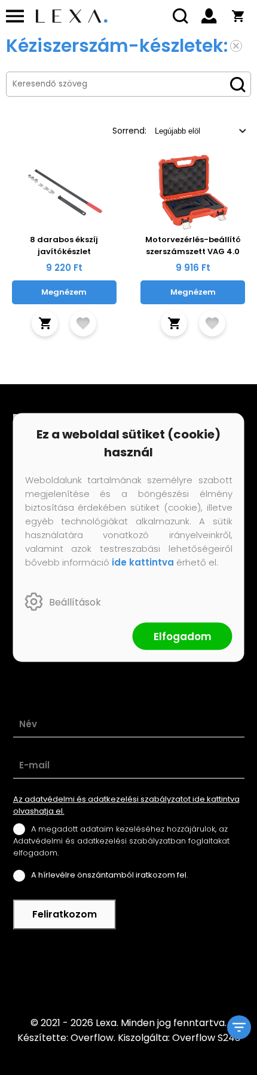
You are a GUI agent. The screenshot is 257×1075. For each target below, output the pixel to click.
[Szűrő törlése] (236, 46)
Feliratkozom (64, 914)
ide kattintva (143, 562)
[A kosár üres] (238, 16)
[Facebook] (128, 972)
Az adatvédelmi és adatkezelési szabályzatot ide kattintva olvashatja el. (126, 805)
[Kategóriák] (239, 1027)
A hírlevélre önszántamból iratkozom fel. (109, 875)
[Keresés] (180, 16)
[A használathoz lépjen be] (83, 323)
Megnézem (64, 292)
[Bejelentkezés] (209, 16)
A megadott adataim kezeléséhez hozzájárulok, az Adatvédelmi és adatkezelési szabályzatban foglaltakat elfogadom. (121, 840)
